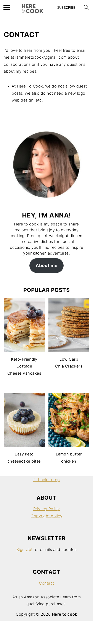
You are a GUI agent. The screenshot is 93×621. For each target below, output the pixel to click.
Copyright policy (46, 516)
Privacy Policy (46, 509)
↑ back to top (46, 479)
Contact (46, 583)
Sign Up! (24, 549)
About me (46, 265)
